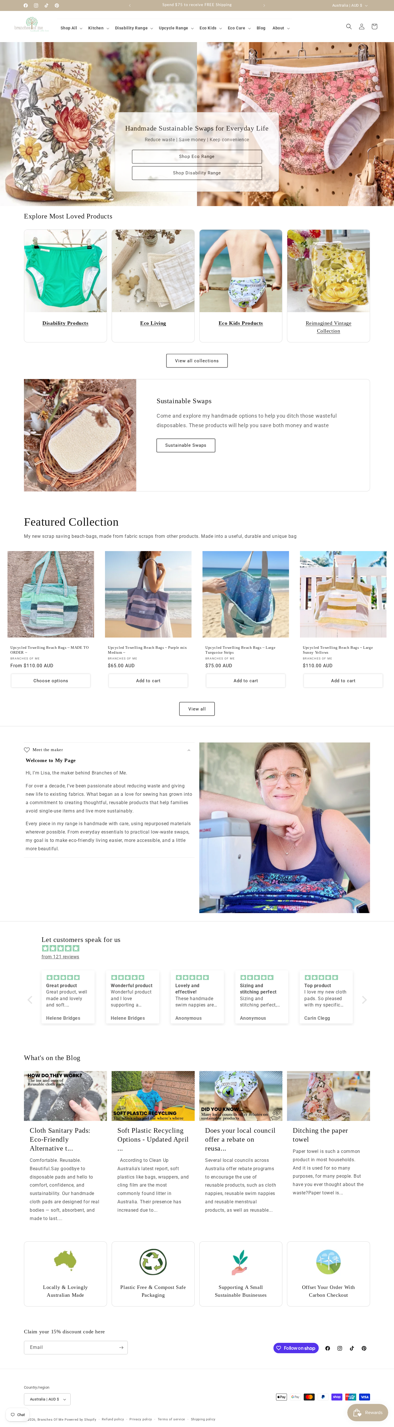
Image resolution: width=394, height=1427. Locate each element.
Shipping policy (203, 1419)
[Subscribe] (121, 1347)
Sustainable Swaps (186, 445)
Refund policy (113, 1419)
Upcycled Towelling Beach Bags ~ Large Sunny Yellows (338, 650)
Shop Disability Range (197, 173)
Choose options (50, 680)
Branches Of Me (50, 1420)
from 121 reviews (61, 956)
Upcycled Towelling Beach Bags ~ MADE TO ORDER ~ (49, 650)
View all (197, 709)
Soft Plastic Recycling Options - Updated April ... (153, 1139)
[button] (71, 28)
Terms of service (171, 1419)
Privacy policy (141, 1419)
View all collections (197, 360)
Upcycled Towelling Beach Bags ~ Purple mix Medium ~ (147, 650)
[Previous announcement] (129, 5)
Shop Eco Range (197, 156)
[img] (200, 948)
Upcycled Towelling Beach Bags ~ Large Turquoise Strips (240, 650)
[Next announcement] (264, 5)
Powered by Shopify (80, 1420)
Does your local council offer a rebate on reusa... (240, 1139)
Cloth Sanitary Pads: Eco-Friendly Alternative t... (60, 1139)
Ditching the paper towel (320, 1135)
